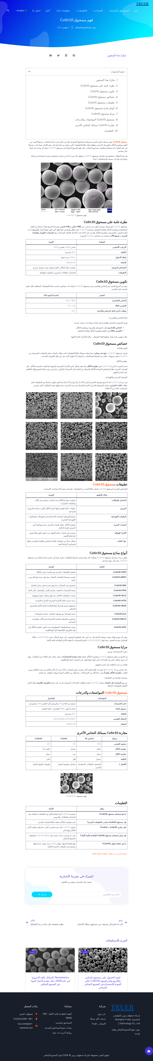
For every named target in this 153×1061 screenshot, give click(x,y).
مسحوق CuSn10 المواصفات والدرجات (95, 119)
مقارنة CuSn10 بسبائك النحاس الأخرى (95, 125)
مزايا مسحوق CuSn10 (103, 113)
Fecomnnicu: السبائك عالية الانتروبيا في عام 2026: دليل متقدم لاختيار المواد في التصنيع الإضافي (50, 981)
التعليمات (108, 130)
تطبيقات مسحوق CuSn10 (101, 102)
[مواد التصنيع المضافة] (142, 4)
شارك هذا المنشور (105, 80)
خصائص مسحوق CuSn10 (101, 96)
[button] (8, 10)
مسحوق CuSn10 (120, 142)
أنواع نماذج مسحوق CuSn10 (100, 108)
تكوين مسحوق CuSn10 (102, 91)
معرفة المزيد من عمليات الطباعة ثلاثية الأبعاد (109, 854)
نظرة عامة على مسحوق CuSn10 (98, 85)
